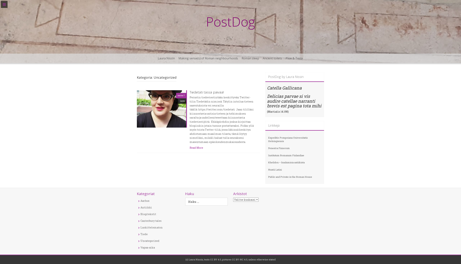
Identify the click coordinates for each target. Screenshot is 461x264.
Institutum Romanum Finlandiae (286, 155)
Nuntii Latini (275, 169)
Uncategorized (149, 241)
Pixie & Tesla (294, 58)
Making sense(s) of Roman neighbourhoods (208, 58)
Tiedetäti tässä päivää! (207, 92)
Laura (182, 101)
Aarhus (144, 200)
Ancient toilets (272, 58)
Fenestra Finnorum (279, 148)
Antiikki (146, 207)
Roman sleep (250, 58)
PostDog (230, 21)
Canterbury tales (151, 220)
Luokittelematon (151, 227)
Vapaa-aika (147, 247)
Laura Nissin (166, 58)
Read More (196, 147)
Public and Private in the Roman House (290, 176)
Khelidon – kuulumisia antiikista (286, 162)
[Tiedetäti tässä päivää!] (161, 108)
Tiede (144, 234)
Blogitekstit (148, 214)
